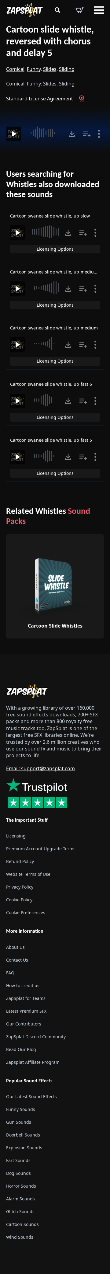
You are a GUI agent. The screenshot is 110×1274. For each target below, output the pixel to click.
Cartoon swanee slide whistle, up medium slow (59, 272)
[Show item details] (99, 134)
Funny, (34, 69)
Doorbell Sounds (23, 1135)
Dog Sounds (18, 1173)
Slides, (50, 69)
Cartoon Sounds (22, 1224)
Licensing (16, 836)
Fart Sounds (18, 1160)
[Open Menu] (99, 10)
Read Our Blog (21, 1049)
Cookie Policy (19, 900)
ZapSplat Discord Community (36, 1036)
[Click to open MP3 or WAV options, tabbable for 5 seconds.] (71, 134)
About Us (15, 947)
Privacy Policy (19, 887)
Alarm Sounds (20, 1199)
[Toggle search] (57, 10)
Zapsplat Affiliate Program (33, 1062)
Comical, (16, 69)
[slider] (45, 133)
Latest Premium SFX (26, 1011)
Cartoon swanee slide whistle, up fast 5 (51, 440)
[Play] (13, 134)
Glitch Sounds (20, 1211)
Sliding (67, 69)
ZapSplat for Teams (26, 998)
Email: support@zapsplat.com (40, 768)
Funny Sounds (20, 1109)
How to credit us (22, 985)
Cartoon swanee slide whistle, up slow (50, 216)
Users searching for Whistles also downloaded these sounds (52, 184)
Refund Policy (20, 861)
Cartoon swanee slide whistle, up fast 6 (51, 384)
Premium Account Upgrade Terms (40, 848)
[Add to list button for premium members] (86, 134)
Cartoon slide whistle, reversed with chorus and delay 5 (50, 41)
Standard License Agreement (39, 98)
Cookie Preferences (25, 912)
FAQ (10, 973)
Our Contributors (23, 1024)
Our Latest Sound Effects (31, 1096)
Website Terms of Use (28, 874)
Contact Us (17, 960)
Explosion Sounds (24, 1147)
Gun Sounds (18, 1122)
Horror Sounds (21, 1186)
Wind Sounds (19, 1237)
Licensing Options (55, 249)
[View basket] (80, 10)
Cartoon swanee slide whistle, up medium (54, 328)
